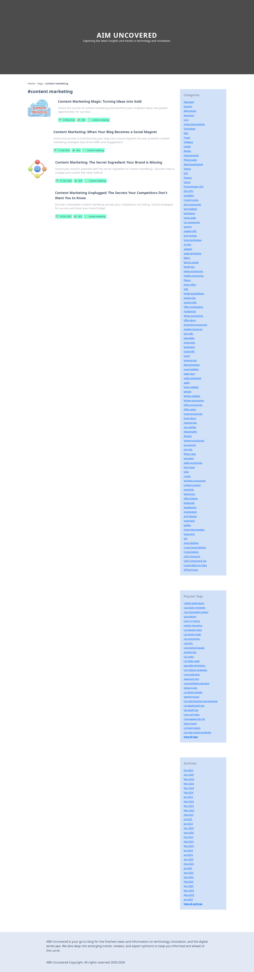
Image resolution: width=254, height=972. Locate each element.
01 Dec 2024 (64, 181)
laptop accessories (193, 271)
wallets (187, 525)
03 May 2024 (67, 120)
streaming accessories (195, 324)
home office (190, 284)
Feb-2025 (188, 881)
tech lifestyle (190, 516)
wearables (189, 338)
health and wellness (194, 293)
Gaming (188, 106)
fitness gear (190, 454)
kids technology (192, 364)
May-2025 (189, 895)
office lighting (191, 498)
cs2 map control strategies (197, 732)
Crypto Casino (191, 200)
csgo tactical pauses (194, 647)
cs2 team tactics (192, 728)
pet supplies (190, 427)
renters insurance (193, 625)
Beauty (187, 151)
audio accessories (193, 462)
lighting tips (190, 298)
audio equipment (192, 378)
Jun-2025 (188, 899)
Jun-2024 (188, 855)
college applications (194, 603)
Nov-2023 (189, 846)
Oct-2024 (188, 770)
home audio (190, 217)
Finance (188, 177)
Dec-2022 (189, 806)
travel (187, 356)
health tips (189, 266)
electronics (189, 494)
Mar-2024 (189, 788)
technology (189, 213)
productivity (190, 311)
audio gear (189, 373)
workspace (189, 347)
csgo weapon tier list (194, 719)
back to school (191, 262)
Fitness (187, 168)
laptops (187, 391)
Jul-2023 (188, 819)
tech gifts (188, 333)
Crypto (187, 476)
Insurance (189, 115)
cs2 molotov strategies (195, 670)
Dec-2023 (189, 828)
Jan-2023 (188, 823)
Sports (187, 182)
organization (190, 511)
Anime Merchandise (194, 529)
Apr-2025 (188, 886)
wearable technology (194, 665)
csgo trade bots (192, 674)
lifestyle (188, 436)
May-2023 (189, 810)
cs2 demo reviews (193, 692)
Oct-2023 (188, 837)
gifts (186, 289)
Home (31, 83)
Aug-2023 (189, 863)
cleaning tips (190, 422)
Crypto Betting (191, 552)
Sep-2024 (189, 877)
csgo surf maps (192, 714)
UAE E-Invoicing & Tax (195, 560)
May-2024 (189, 779)
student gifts (190, 231)
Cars (186, 119)
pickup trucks (190, 687)
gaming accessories (194, 440)
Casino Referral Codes (195, 565)
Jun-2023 (188, 797)
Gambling (189, 195)
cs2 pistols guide (192, 634)
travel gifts (189, 351)
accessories (190, 445)
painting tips (190, 652)
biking (187, 258)
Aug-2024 (189, 832)
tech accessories (192, 204)
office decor (190, 320)
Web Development (193, 164)
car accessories (192, 222)
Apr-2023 (188, 859)
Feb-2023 (188, 814)
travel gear (189, 342)
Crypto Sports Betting (195, 547)
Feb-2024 (188, 792)
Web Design (190, 110)
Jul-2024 (188, 868)
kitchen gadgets (192, 396)
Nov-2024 (189, 801)
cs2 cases (189, 656)
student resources (193, 329)
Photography (190, 160)
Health (187, 146)
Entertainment (191, 155)
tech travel (189, 467)
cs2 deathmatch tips (194, 705)
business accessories (195, 480)
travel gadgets (191, 369)
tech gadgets (190, 209)
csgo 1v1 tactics (192, 621)
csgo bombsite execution (196, 683)
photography (190, 431)
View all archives (193, 904)
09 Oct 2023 (63, 216)
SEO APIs (188, 191)
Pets (186, 133)
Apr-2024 (188, 872)
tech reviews (190, 235)
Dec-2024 (189, 774)
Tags (40, 83)
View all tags (191, 736)
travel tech (189, 520)
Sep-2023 (189, 841)
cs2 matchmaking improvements (201, 701)
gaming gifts (190, 302)
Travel (187, 137)
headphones (190, 507)
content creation (192, 485)
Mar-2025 (189, 890)
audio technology (192, 253)
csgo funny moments (194, 607)
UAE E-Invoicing (192, 556)
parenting (189, 458)
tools (186, 471)
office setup (190, 409)
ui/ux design (190, 616)
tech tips (188, 449)
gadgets (188, 249)
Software (188, 142)
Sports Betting (191, 543)
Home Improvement (194, 124)
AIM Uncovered (127, 35)
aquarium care (191, 679)
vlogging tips (190, 360)
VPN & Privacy (191, 569)
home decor (190, 418)
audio (186, 382)
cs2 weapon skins (193, 630)
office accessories (193, 405)
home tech (189, 534)
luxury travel (190, 723)
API (185, 538)
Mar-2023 (189, 783)
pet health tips (191, 710)
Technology (189, 128)
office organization (193, 307)
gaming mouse (191, 696)
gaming (188, 226)
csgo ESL (188, 643)
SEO (81, 120)
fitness (187, 280)
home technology (193, 240)
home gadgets (191, 387)
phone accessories (193, 315)
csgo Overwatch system (196, 612)
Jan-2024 (188, 850)
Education (189, 102)
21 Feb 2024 (62, 150)
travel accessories (193, 413)
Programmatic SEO (193, 186)
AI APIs (187, 244)
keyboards (189, 503)
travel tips (189, 489)
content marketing (98, 120)
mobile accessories (194, 275)
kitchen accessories (194, 400)
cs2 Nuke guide (192, 661)
